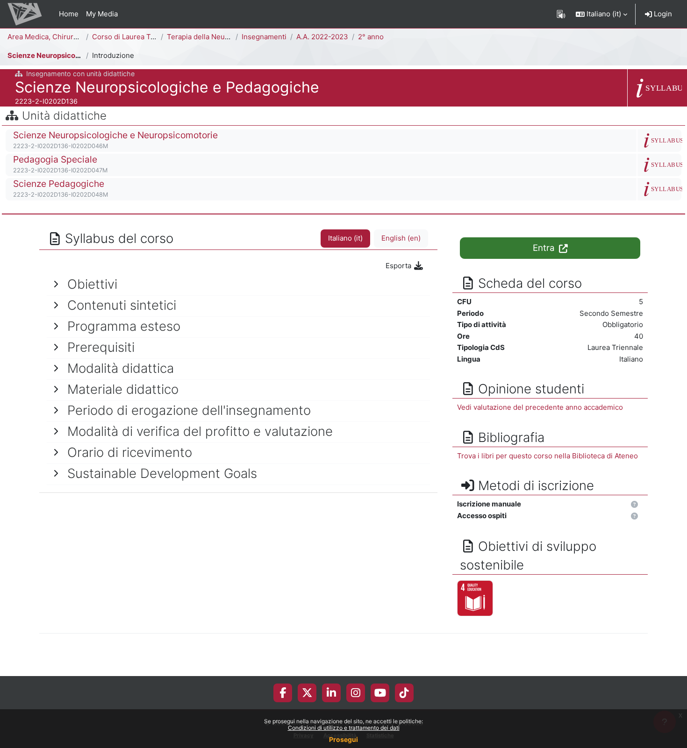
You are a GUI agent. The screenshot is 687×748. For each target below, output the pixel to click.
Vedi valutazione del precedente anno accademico (540, 407)
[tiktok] (404, 693)
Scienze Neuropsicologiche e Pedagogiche (80, 55)
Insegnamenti (264, 36)
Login (662, 13)
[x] (307, 693)
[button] (601, 14)
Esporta (399, 265)
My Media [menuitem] (102, 13)
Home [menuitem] (69, 13)
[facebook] (282, 693)
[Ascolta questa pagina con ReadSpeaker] (561, 14)
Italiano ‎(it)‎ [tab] (345, 238)
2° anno (371, 36)
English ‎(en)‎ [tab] (401, 238)
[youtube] (380, 693)
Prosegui (343, 739)
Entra (545, 247)
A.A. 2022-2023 (322, 36)
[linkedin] (331, 693)
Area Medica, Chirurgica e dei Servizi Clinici (79, 36)
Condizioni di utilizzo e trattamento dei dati (344, 727)
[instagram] (355, 693)
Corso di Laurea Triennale (135, 36)
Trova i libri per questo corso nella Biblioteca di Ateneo (547, 455)
